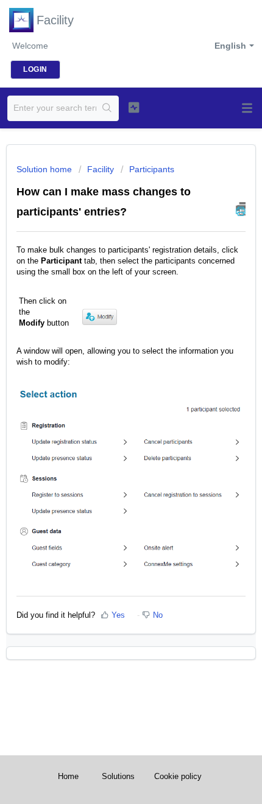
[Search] (107, 108)
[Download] (108, 397)
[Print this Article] (241, 208)
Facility (100, 169)
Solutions (118, 776)
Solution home (45, 169)
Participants (151, 169)
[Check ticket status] (133, 107)
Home (68, 776)
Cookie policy (178, 776)
